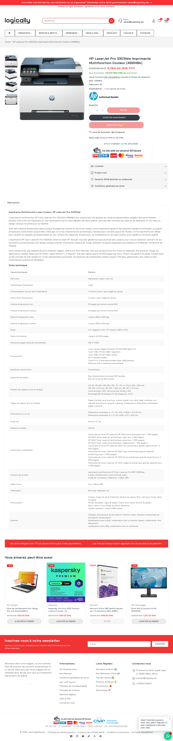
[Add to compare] (42, 571)
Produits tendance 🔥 (106, 682)
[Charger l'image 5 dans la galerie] (11, 61)
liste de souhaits (101, 132)
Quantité (93, 105)
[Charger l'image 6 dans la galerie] (11, 74)
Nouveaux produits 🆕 (106, 669)
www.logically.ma (36, 732)
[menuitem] (10, 33)
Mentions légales (68, 694)
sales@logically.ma (133, 22)
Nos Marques (66, 673)
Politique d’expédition (142, 732)
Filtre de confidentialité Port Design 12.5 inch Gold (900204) (22, 609)
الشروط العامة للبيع (67, 682)
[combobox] (78, 21)
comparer (120, 132)
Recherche (111, 21)
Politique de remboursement (61, 732)
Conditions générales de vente (74, 677)
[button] (166, 21)
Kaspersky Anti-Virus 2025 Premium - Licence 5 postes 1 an (64, 609)
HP (101, 84)
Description (13, 202)
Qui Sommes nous (68, 669)
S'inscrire (160, 644)
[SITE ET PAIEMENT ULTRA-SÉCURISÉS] (120, 153)
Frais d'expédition (111, 77)
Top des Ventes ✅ (105, 677)
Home (7, 42)
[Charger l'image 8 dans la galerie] (11, 99)
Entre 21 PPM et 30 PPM (111, 138)
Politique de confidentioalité (73, 686)
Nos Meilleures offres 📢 (108, 673)
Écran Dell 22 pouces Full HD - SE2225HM (144, 609)
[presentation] (6, 591)
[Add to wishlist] (42, 566)
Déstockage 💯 (103, 690)
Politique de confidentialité (91, 732)
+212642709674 (144, 683)
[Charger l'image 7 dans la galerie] (11, 87)
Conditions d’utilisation (118, 732)
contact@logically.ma (146, 678)
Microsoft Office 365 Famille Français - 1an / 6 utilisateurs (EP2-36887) (107, 609)
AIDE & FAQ (65, 698)
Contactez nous (67, 703)
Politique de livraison (70, 690)
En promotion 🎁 (104, 686)
